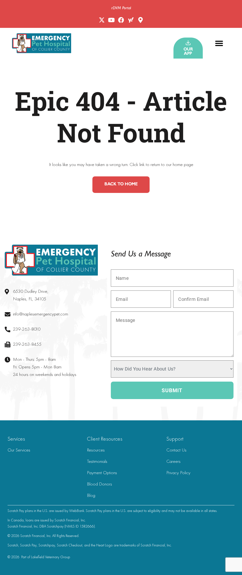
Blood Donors (99, 484)
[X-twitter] (102, 20)
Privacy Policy (178, 472)
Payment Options (102, 472)
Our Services (19, 450)
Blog (91, 495)
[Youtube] (111, 20)
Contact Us (176, 450)
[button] (219, 43)
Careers (173, 461)
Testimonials (97, 461)
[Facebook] (121, 20)
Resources (96, 450)
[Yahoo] (131, 20)
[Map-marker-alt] (140, 20)
